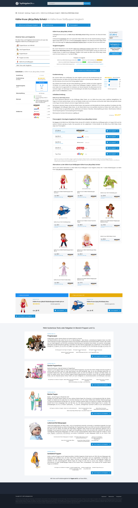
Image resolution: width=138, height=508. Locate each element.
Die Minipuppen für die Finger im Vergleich (63, 349)
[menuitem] (16, 13)
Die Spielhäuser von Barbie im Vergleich (55, 379)
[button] (28, 25)
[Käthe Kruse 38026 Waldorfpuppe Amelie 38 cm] (24, 305)
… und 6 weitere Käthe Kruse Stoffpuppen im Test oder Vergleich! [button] (89, 64)
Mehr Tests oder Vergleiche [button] (24, 65)
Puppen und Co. (51, 333)
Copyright (18, 496)
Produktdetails (62, 38)
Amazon (57, 122)
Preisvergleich (77, 40)
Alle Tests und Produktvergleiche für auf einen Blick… (69, 478)
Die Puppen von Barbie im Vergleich (56, 408)
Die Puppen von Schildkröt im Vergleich (61, 467)
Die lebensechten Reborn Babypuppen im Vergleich (63, 436)
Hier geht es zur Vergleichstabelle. (64, 169)
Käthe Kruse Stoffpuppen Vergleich (67, 19)
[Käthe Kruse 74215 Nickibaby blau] (78, 305)
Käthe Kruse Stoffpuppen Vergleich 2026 (76, 42)
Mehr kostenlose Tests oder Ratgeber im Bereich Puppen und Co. (69, 328)
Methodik (17, 87)
